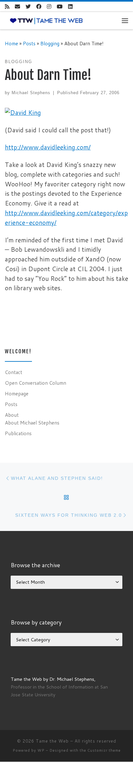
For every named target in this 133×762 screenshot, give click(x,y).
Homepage (16, 393)
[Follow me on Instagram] (49, 7)
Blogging (49, 43)
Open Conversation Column (35, 382)
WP (41, 750)
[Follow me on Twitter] (28, 7)
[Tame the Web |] (46, 20)
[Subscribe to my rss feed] (7, 7)
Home (11, 43)
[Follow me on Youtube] (60, 7)
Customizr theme (104, 750)
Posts (29, 43)
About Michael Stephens (32, 422)
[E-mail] (17, 7)
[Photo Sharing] (23, 111)
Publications (18, 433)
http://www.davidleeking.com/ (48, 147)
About (12, 414)
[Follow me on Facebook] (38, 7)
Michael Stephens (31, 92)
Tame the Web (52, 741)
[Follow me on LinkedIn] (70, 7)
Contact (13, 372)
